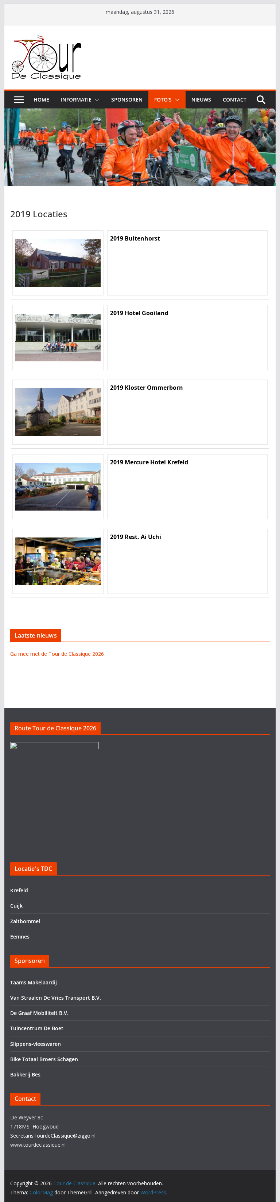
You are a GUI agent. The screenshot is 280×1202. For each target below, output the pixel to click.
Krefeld (19, 890)
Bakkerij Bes (25, 1074)
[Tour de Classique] (140, 114)
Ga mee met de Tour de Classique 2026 (57, 653)
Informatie (76, 99)
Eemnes (20, 936)
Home (41, 99)
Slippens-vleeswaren (35, 1043)
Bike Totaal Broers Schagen (44, 1059)
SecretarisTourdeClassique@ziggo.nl (53, 1135)
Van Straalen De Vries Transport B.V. (55, 997)
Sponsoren (127, 99)
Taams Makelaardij (33, 982)
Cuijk (16, 905)
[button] (96, 100)
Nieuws (201, 99)
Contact (234, 99)
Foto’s (163, 99)
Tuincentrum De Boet (36, 1028)
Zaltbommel (25, 921)
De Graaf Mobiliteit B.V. (39, 1012)
